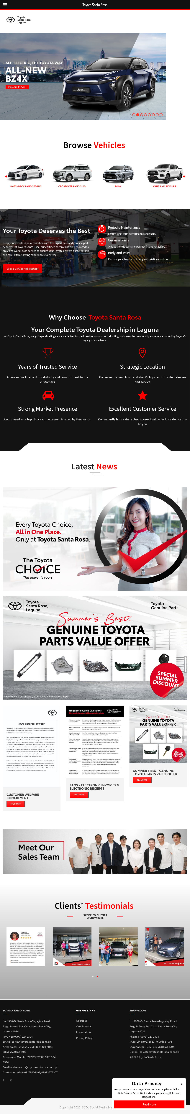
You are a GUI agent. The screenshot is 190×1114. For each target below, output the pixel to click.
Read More (149, 1104)
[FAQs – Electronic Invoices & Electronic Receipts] (95, 741)
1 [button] (92, 977)
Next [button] (184, 176)
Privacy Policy (84, 1038)
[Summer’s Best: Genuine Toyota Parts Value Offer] (158, 734)
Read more (15, 804)
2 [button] (97, 977)
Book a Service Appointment (22, 268)
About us (81, 1020)
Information (83, 1032)
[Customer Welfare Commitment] (31, 746)
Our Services (83, 1026)
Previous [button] (6, 176)
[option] (26, 176)
